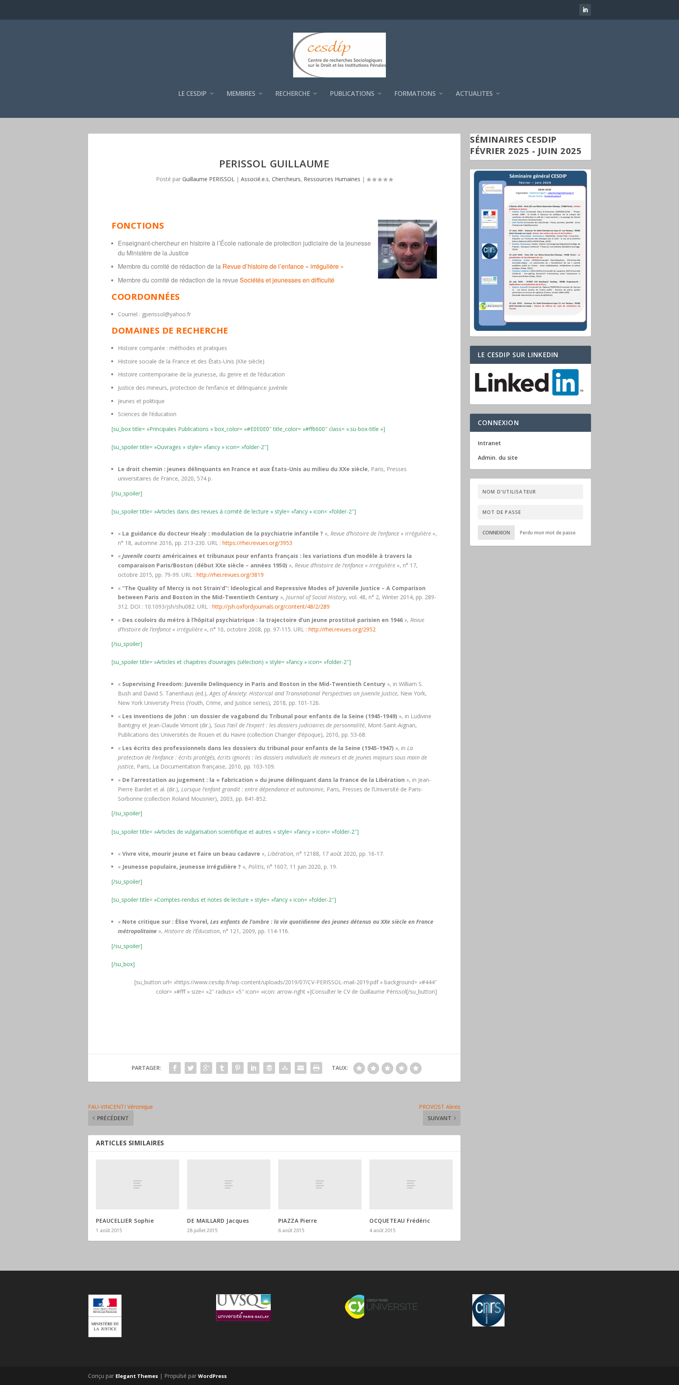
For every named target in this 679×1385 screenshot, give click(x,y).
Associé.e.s (255, 179)
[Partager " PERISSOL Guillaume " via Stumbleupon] (285, 1068)
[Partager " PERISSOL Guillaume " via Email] (300, 1068)
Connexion (496, 532)
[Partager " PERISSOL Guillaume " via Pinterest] (238, 1068)
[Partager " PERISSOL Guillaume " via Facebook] (175, 1068)
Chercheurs (286, 179)
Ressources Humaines (332, 179)
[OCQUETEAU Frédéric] (411, 1184)
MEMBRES (241, 94)
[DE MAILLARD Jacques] (228, 1184)
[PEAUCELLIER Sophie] (137, 1184)
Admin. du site (498, 457)
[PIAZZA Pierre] (320, 1184)
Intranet (489, 443)
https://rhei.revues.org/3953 (257, 543)
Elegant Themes (137, 1375)
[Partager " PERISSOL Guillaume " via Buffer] (269, 1068)
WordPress (212, 1375)
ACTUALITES (474, 94)
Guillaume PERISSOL (208, 179)
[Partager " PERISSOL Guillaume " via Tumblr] (222, 1068)
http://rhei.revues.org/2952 (342, 629)
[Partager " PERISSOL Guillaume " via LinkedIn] (253, 1068)
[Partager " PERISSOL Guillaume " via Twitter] (190, 1068)
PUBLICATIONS (352, 94)
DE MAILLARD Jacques (218, 1220)
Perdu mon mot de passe (548, 532)
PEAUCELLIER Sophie (125, 1220)
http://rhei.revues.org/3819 (230, 574)
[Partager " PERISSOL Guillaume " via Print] (316, 1068)
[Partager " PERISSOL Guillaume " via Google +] (206, 1068)
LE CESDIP (192, 94)
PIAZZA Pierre (297, 1220)
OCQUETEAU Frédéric (399, 1220)
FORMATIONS (415, 94)
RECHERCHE (292, 94)
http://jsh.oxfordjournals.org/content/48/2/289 (271, 606)
